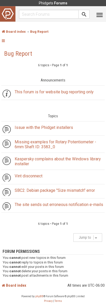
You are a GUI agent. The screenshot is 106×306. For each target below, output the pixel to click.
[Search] (84, 14)
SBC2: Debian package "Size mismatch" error (55, 190)
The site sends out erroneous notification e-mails (59, 204)
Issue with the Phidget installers (44, 127)
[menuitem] (48, 301)
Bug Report (18, 53)
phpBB (39, 296)
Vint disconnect (28, 175)
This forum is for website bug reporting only (54, 91)
